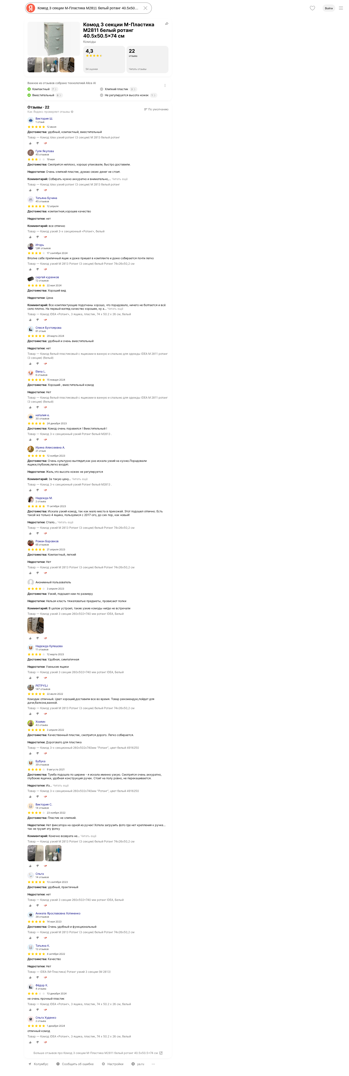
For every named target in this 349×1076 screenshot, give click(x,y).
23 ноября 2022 (56, 812)
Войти (329, 8)
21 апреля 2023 (56, 549)
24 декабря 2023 (57, 423)
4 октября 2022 (56, 953)
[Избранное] (312, 8)
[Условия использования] (165, 85)
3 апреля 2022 (55, 729)
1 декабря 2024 (56, 1025)
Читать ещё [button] (120, 179)
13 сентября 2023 (57, 881)
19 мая (51, 159)
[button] (34, 64)
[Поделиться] (166, 23)
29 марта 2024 (55, 335)
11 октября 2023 (56, 506)
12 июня (51, 126)
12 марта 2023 (55, 654)
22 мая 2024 (54, 285)
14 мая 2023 (54, 921)
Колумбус (41, 1064)
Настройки (115, 1064)
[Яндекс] (30, 8)
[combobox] (87, 8)
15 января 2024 (56, 379)
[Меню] (341, 8)
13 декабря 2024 (57, 993)
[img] (36, 126)
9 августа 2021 (56, 769)
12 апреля (53, 206)
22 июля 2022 (55, 693)
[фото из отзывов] (35, 625)
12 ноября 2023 (56, 455)
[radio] (30, 143)
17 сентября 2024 (57, 253)
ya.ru (140, 1064)
